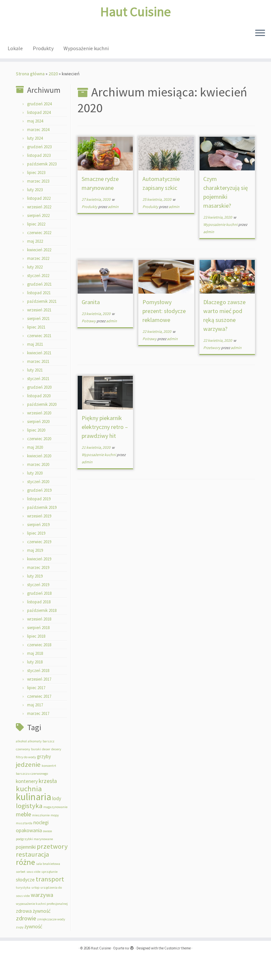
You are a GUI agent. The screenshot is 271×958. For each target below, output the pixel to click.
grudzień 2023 (39, 147)
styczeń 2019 (38, 584)
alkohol (21, 741)
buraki (36, 749)
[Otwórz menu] (260, 33)
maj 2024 (35, 121)
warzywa (42, 895)
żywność (33, 926)
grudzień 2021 (39, 284)
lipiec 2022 (36, 224)
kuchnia (29, 788)
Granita (91, 302)
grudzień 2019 (39, 490)
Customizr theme (177, 948)
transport (50, 879)
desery (56, 749)
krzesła (48, 781)
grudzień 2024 (39, 104)
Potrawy (89, 320)
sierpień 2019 (38, 524)
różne (25, 862)
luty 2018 (35, 662)
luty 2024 (35, 138)
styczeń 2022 (38, 275)
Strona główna (30, 74)
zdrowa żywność (33, 911)
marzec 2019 (38, 567)
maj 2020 (35, 447)
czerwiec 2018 (39, 645)
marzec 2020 (38, 464)
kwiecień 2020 (39, 456)
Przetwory (212, 347)
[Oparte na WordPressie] (132, 946)
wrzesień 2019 (39, 516)
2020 (53, 74)
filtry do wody (26, 757)
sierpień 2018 (38, 627)
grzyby (44, 756)
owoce (47, 831)
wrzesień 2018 (39, 619)
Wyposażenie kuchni (86, 48)
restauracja (32, 854)
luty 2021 (35, 370)
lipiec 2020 (36, 430)
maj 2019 (35, 550)
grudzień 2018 (39, 593)
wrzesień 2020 (39, 413)
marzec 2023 (38, 181)
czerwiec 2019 (39, 542)
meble (23, 814)
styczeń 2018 (38, 670)
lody (56, 798)
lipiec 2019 (36, 533)
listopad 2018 (39, 602)
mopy (55, 815)
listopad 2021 (39, 293)
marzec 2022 (38, 258)
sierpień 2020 (38, 421)
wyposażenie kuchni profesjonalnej (42, 904)
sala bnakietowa (48, 864)
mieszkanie (41, 815)
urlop (35, 887)
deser (46, 749)
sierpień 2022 (38, 215)
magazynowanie (55, 807)
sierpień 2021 (38, 318)
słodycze (25, 879)
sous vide (33, 871)
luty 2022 (35, 267)
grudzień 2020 (39, 387)
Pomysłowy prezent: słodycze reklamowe (164, 311)
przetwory (52, 846)
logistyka (29, 805)
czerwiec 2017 (39, 696)
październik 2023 (42, 164)
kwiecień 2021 (39, 353)
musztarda (24, 823)
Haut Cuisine (135, 11)
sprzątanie (49, 871)
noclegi (41, 822)
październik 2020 (42, 404)
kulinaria (33, 797)
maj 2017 (35, 705)
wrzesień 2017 (39, 679)
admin (113, 206)
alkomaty (35, 741)
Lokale (15, 48)
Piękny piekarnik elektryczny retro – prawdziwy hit (105, 427)
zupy (19, 927)
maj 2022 (35, 241)
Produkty (43, 48)
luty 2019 (35, 576)
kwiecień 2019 (39, 559)
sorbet (20, 871)
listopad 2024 (39, 112)
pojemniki (26, 847)
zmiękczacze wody (51, 919)
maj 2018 (35, 653)
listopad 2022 (39, 198)
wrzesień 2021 (39, 310)
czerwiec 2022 (39, 232)
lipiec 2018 (36, 636)
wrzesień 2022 (39, 207)
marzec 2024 (38, 129)
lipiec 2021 (36, 327)
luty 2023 (35, 190)
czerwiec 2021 (39, 335)
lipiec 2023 (36, 172)
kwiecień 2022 (39, 250)
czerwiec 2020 (39, 439)
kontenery (27, 781)
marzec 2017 (38, 713)
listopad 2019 (39, 499)
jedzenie (28, 764)
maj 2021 (35, 344)
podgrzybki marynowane (34, 839)
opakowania (29, 830)
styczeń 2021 (38, 378)
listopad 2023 (39, 155)
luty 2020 (35, 473)
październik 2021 (42, 301)
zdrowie (26, 918)
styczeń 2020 (38, 481)
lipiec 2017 (36, 688)
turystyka (23, 887)
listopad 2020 (39, 396)
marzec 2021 (38, 361)
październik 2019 (42, 507)
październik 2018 (42, 610)
